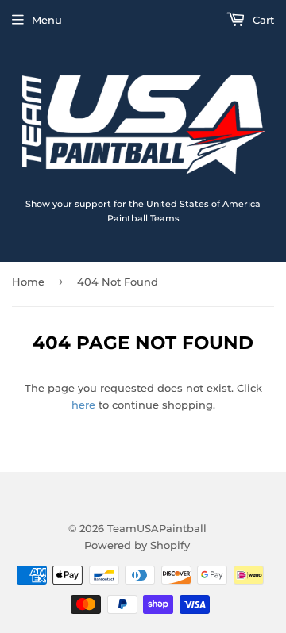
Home (28, 281)
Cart (261, 19)
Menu (47, 19)
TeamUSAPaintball (157, 528)
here (83, 404)
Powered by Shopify (137, 545)
